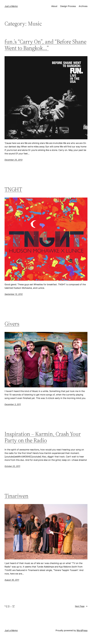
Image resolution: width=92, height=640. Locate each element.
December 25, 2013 (13, 160)
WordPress (82, 630)
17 (13, 606)
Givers (12, 323)
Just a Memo (11, 6)
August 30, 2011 (12, 580)
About (54, 6)
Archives (83, 6)
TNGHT (13, 189)
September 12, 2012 (14, 294)
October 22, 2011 (12, 466)
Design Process (68, 6)
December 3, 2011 (13, 404)
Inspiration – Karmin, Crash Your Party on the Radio (43, 437)
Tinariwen (16, 496)
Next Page (81, 606)
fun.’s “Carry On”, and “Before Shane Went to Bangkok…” (45, 44)
